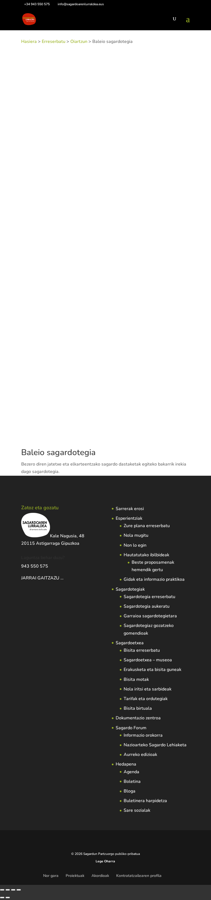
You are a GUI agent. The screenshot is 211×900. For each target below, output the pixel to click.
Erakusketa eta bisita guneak (152, 670)
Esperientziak (129, 518)
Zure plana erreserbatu (147, 526)
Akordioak (100, 875)
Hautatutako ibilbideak (146, 555)
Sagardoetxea (130, 643)
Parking (77, 154)
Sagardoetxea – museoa (148, 660)
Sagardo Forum (131, 728)
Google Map (79, 170)
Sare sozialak (137, 810)
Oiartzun (78, 41)
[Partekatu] (13, 890)
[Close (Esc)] (18, 890)
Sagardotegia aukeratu (147, 606)
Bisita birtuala (138, 708)
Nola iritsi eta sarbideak (147, 689)
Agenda (131, 772)
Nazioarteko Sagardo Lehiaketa (155, 745)
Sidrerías (93, 147)
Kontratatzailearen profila (139, 875)
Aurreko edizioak (140, 755)
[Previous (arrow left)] (2, 897)
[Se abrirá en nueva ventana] (64, 578)
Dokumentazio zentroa (138, 718)
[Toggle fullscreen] (7, 890)
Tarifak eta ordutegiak (146, 699)
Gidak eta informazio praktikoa (154, 579)
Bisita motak (136, 679)
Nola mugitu (136, 535)
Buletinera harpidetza (145, 801)
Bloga (129, 791)
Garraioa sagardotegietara (150, 616)
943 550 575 (34, 566)
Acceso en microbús (38, 154)
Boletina (132, 781)
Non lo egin (135, 545)
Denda (63, 154)
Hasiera (29, 41)
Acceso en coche (167, 147)
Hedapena (126, 764)
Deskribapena (41, 170)
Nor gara (51, 875)
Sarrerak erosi (130, 509)
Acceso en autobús (134, 147)
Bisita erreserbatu (142, 650)
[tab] (41, 170)
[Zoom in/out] (2, 890)
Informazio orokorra (143, 735)
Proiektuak (75, 875)
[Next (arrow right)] (7, 897)
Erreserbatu (53, 41)
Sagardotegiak (130, 589)
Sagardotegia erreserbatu (149, 597)
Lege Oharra (105, 861)
